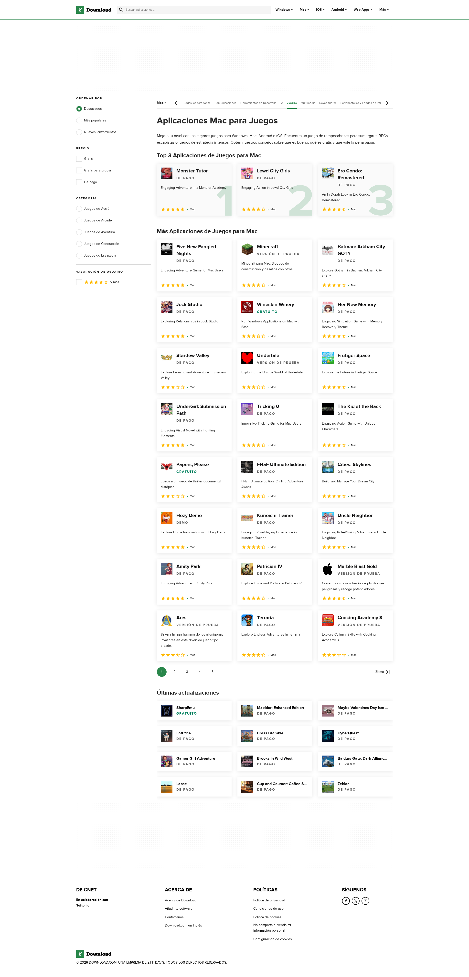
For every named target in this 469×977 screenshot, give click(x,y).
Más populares (95, 120)
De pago (90, 182)
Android (337, 9)
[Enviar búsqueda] (121, 10)
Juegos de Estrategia (100, 255)
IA (281, 103)
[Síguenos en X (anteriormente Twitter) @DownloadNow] (356, 901)
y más (114, 282)
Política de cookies (267, 917)
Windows (283, 9)
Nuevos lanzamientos (100, 132)
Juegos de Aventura (99, 232)
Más (382, 10)
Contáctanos (174, 917)
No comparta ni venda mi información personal (272, 928)
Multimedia (308, 103)
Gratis (88, 159)
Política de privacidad (269, 900)
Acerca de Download (180, 900)
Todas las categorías (197, 103)
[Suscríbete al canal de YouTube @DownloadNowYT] (365, 901)
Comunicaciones (225, 103)
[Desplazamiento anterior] (176, 103)
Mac (303, 9)
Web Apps (362, 9)
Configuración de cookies (272, 939)
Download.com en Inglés (183, 925)
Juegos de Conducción (101, 244)
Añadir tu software (178, 909)
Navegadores (328, 103)
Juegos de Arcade (98, 220)
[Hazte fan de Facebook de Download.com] (346, 901)
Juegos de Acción (97, 209)
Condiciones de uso (268, 909)
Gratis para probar (97, 170)
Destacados (93, 109)
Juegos (292, 103)
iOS (319, 9)
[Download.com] (93, 10)
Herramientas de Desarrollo (258, 103)
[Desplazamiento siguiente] (387, 103)
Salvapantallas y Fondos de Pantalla (364, 103)
